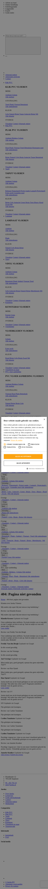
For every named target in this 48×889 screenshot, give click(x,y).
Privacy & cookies (16, 440)
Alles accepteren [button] (23, 456)
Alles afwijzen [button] (23, 463)
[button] (24, 468)
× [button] (44, 419)
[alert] (24, 444)
